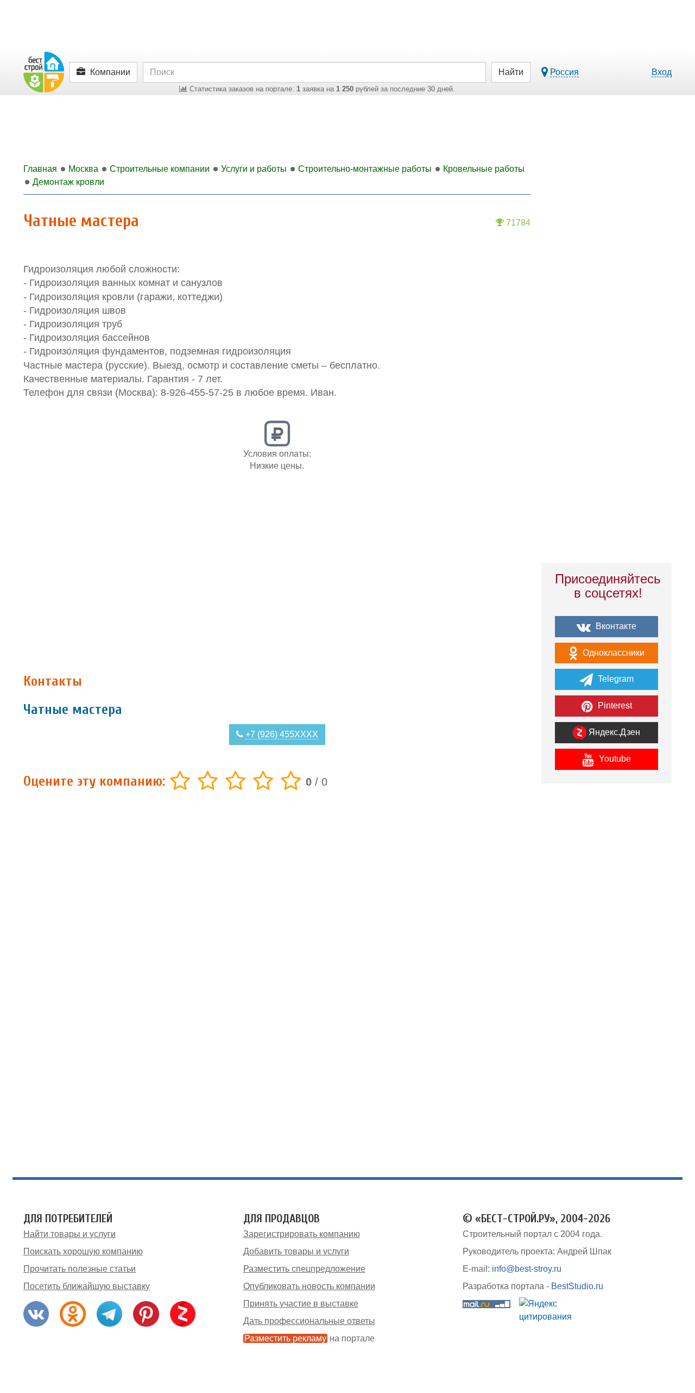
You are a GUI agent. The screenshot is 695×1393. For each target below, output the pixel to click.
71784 (517, 222)
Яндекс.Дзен (613, 732)
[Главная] (43, 71)
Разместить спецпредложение (304, 1268)
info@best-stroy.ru (526, 1268)
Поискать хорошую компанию (83, 1251)
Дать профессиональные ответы (309, 1321)
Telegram (615, 678)
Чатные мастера (72, 709)
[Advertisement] (276, 578)
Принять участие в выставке (300, 1303)
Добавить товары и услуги (296, 1251)
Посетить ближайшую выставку (86, 1286)
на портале (309, 1338)
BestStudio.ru (577, 1286)
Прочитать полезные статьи (79, 1268)
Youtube (614, 758)
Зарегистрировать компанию (301, 1234)
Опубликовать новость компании (309, 1286)
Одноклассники (612, 652)
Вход (662, 72)
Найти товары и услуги (69, 1234)
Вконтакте (614, 626)
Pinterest (614, 705)
